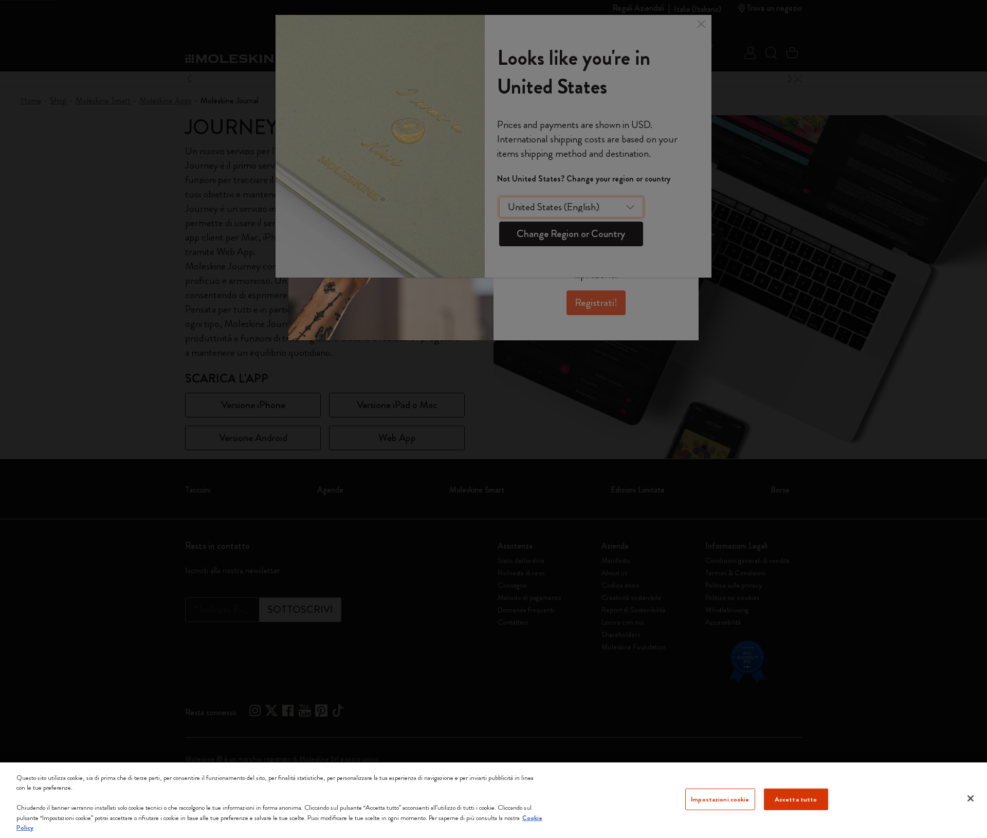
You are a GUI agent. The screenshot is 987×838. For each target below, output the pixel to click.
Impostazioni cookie (720, 799)
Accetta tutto (796, 799)
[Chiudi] (970, 798)
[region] (493, 800)
